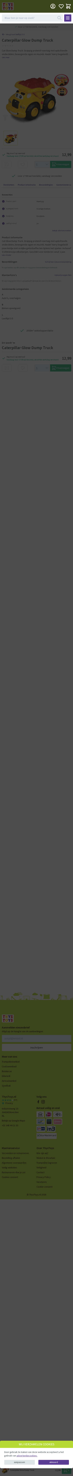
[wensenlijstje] (61, 6)
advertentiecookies (27, 1455)
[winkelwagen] (68, 6)
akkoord (53, 1462)
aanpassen (19, 1462)
